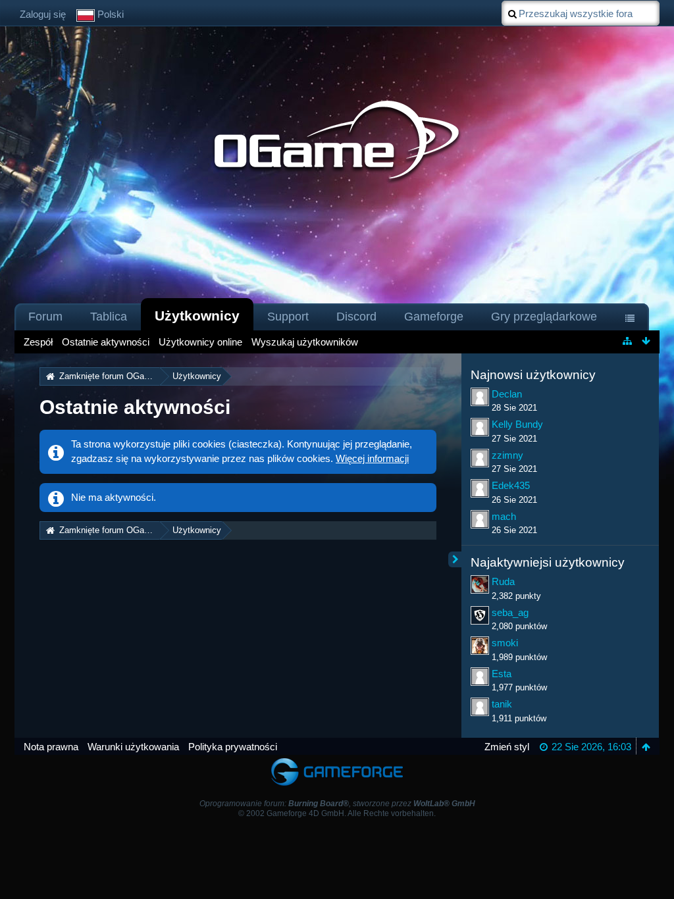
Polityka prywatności (232, 746)
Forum (45, 316)
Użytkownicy (197, 315)
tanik (502, 703)
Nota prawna (51, 746)
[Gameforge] (337, 761)
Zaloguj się (43, 14)
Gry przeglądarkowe (544, 316)
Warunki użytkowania (133, 746)
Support (288, 316)
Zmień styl (506, 746)
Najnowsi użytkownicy (533, 375)
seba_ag (510, 612)
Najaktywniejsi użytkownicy (548, 562)
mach (504, 516)
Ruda (503, 581)
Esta (501, 673)
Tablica (108, 316)
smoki (505, 642)
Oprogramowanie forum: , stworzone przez (337, 803)
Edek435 (511, 485)
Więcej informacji (372, 458)
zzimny (507, 455)
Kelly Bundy (517, 424)
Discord (356, 316)
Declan (507, 393)
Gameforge (433, 316)
